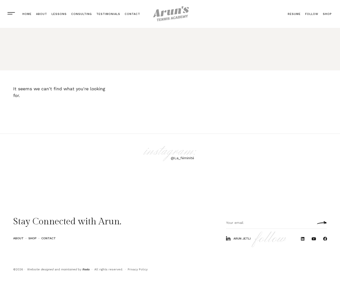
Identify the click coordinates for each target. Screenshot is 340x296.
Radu (86, 269)
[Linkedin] (302, 239)
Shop (327, 14)
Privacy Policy (138, 269)
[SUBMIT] (320, 223)
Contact (132, 14)
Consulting (81, 14)
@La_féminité (182, 158)
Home (27, 14)
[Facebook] (325, 239)
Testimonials (108, 14)
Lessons (59, 14)
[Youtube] (313, 239)
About (41, 14)
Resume (294, 14)
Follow (311, 14)
